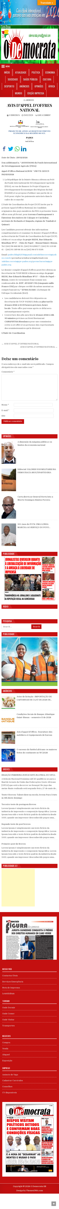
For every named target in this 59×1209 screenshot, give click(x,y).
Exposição (7, 1060)
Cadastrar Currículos (12, 1080)
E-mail (5, 410)
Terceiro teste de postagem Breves (19, 804)
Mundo (18, 93)
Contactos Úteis (10, 975)
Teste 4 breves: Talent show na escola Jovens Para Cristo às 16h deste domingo (29, 796)
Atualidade (20, 72)
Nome (5, 405)
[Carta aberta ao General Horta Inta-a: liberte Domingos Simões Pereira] (9, 507)
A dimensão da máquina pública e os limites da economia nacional (35, 443)
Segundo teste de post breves (16, 824)
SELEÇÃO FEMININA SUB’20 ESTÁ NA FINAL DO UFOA (28, 775)
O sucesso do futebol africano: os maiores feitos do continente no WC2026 (37, 751)
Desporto (9, 86)
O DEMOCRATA (14, 115)
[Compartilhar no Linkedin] (23, 148)
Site (3, 416)
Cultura (47, 79)
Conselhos (7, 1086)
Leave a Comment (44, 115)
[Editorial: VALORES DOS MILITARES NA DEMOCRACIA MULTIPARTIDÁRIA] (9, 480)
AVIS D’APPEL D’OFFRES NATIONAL (29, 108)
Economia (50, 72)
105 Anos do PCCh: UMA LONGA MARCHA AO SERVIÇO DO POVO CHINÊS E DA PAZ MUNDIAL (33, 526)
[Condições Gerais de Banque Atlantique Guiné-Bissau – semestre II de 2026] (8, 720)
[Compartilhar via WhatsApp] (17, 148)
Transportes (8, 1026)
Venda (5, 1048)
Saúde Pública (30, 79)
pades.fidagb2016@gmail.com (22, 255)
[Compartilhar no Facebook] (4, 148)
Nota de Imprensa (11, 988)
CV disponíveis (9, 1092)
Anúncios (24, 86)
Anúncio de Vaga (10, 1074)
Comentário (8, 372)
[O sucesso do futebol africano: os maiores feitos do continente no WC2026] (8, 755)
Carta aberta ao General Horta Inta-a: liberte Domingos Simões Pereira (35, 498)
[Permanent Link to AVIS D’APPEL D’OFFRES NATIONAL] (29, 130)
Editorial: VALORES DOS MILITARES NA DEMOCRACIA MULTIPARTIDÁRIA (37, 471)
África (51, 86)
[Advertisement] (18, 887)
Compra (6, 1042)
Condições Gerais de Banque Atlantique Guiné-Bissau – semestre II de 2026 (36, 716)
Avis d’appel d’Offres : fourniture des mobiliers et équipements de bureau (34, 733)
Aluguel (6, 1054)
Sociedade (13, 79)
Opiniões (38, 86)
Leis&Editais (8, 993)
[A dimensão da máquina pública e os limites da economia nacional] (9, 452)
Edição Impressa (35, 93)
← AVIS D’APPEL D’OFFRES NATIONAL (20, 344)
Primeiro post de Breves (14, 844)
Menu (8, 66)
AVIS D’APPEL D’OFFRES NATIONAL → (38, 347)
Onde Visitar (8, 1019)
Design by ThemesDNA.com (29, 1191)
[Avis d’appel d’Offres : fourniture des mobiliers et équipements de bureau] (8, 737)
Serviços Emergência (12, 981)
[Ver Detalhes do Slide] (29, 12)
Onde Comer (8, 1013)
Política (36, 72)
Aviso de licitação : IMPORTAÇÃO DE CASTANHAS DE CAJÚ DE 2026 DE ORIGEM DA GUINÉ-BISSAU (34, 698)
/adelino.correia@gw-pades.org (17, 261)
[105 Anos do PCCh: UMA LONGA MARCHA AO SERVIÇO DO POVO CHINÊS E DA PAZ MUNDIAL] (9, 534)
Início (7, 72)
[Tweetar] (10, 148)
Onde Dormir (8, 1007)
